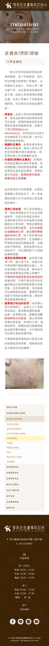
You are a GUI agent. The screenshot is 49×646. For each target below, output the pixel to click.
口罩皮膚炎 (34, 32)
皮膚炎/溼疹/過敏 (18, 32)
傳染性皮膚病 (12, 484)
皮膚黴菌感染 (12, 473)
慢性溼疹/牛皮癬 (14, 457)
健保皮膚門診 (33, 29)
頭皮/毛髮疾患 (12, 490)
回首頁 (10, 29)
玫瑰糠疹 (11, 462)
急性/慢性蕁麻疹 (14, 429)
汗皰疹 (10, 443)
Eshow (35, 641)
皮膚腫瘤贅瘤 (12, 502)
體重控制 (10, 508)
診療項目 (20, 29)
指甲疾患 (10, 496)
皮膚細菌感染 (12, 467)
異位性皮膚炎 (13, 424)
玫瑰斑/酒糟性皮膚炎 (15, 413)
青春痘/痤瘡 (11, 407)
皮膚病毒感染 (12, 478)
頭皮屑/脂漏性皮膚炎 (16, 433)
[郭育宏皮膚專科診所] (24, 5)
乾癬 (9, 452)
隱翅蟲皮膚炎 (13, 447)
